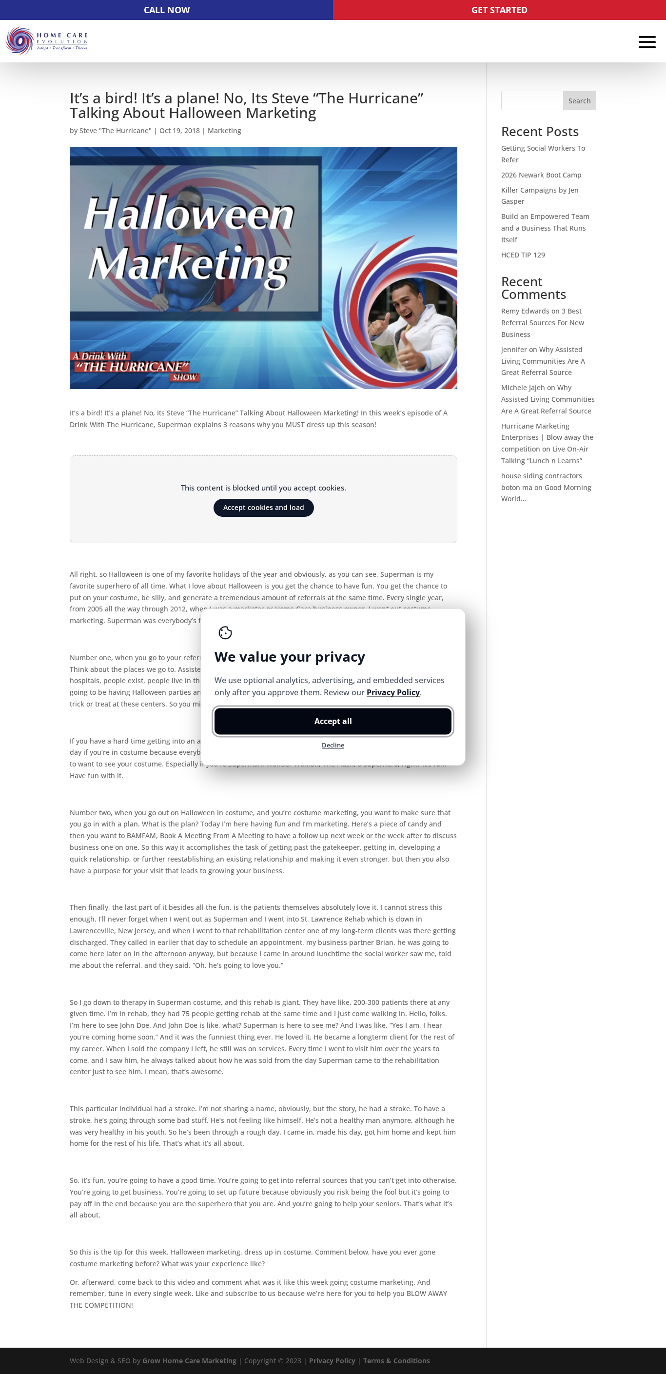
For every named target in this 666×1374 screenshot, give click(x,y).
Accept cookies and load (263, 507)
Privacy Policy (332, 1360)
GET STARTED (499, 10)
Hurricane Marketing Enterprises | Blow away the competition (547, 437)
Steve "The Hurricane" (115, 130)
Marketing (224, 130)
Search (579, 100)
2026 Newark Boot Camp (541, 174)
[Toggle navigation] (647, 42)
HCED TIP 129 (523, 254)
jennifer (514, 349)
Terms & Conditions (396, 1360)
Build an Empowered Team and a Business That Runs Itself (545, 228)
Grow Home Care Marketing (189, 1360)
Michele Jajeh (523, 387)
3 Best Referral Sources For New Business (542, 322)
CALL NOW (167, 10)
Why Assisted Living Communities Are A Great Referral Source (543, 361)
